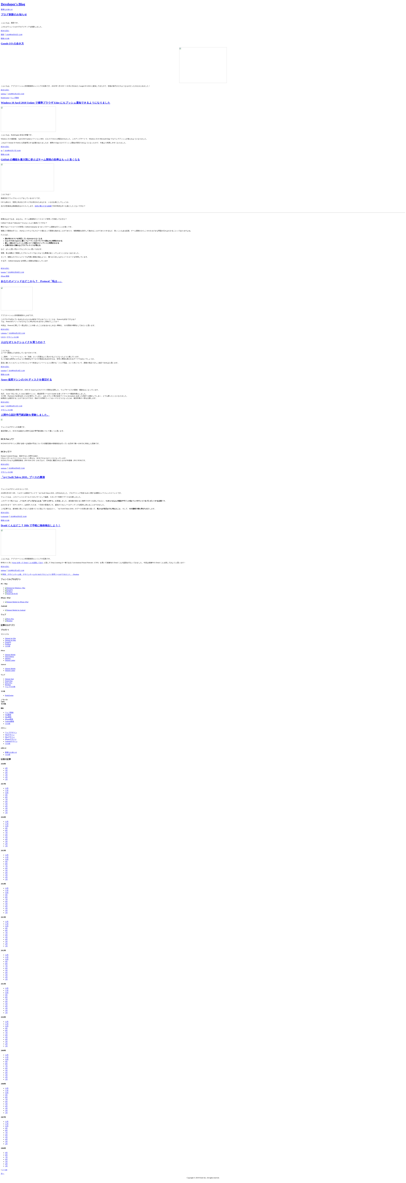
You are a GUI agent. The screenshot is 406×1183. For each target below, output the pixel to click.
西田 (2, 34)
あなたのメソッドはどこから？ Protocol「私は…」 (31, 281)
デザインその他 (13, 337)
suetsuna (4, 468)
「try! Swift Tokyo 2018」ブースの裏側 (23, 477)
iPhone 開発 (5, 276)
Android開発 (9, 721)
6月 (6, 768)
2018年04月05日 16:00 (18, 516)
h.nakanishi (4, 516)
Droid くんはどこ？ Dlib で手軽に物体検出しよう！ (30, 525)
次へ (2, 1173)
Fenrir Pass (8, 681)
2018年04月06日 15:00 (17, 468)
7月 (6, 799)
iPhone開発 (9, 719)
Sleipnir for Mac (10, 640)
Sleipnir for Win (10, 638)
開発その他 (5, 38)
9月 (6, 795)
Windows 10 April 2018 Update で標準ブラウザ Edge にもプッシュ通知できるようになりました (55, 102)
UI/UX (3, 337)
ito (2, 150)
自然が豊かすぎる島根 (43, 206)
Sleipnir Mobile (10, 655)
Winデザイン (10, 735)
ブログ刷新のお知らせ (14, 14)
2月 (6, 777)
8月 (6, 797)
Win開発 (8, 715)
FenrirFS (8, 642)
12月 (6, 788)
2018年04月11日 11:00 (14, 406)
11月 (6, 790)
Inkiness (8, 658)
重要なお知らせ (7, 9)
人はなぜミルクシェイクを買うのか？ (23, 342)
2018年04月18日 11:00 (17, 371)
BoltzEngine (5, 98)
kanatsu (3, 272)
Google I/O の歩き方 (12, 43)
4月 (6, 773)
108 (6, 1170)
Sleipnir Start (9, 679)
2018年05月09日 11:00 (16, 272)
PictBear (8, 644)
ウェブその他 (10, 687)
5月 (6, 770)
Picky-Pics (8, 683)
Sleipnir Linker (10, 660)
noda (2, 406)
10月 (6, 793)
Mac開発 (8, 717)
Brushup (8, 685)
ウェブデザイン (11, 732)
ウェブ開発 (14, 98)
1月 (6, 779)
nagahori (4, 371)
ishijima (3, 94)
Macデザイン (10, 737)
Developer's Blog (13, 4)
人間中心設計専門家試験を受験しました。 (25, 414)
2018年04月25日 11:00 (17, 333)
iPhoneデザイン (10, 739)
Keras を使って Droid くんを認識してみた (27, 563)
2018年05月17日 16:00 (13, 150)
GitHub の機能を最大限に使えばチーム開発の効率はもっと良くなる (40, 159)
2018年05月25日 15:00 (16, 94)
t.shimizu (4, 333)
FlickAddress (9, 656)
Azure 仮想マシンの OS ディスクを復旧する (26, 379)
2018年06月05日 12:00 (14, 34)
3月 (6, 775)
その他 (7, 646)
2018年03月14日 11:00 (16, 570)
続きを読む (5, 31)
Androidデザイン (11, 741)
